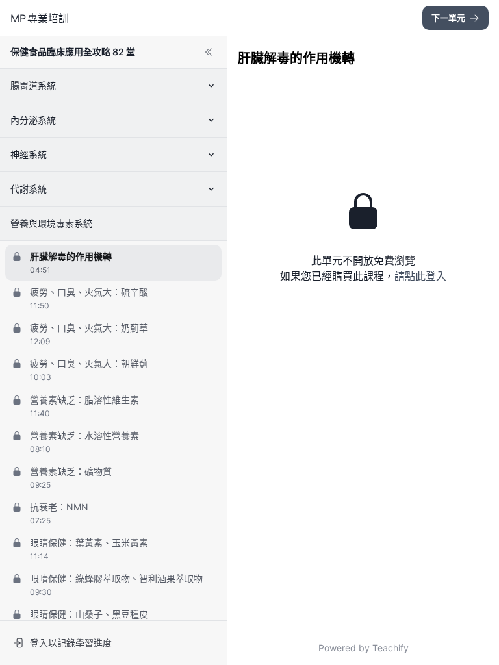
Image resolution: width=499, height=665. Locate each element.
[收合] (208, 52)
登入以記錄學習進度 (71, 642)
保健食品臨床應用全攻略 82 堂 (72, 51)
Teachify (390, 647)
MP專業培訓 (39, 18)
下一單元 (448, 17)
